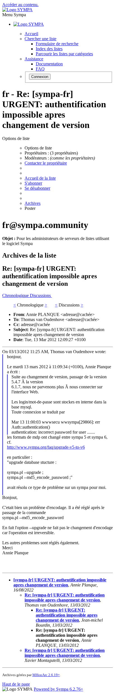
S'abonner (33, 183)
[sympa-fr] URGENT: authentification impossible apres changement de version (59, 582)
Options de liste (38, 148)
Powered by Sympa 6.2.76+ (58, 689)
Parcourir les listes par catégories (64, 53)
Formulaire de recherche (57, 43)
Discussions (41, 295)
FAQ (40, 68)
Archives (32, 203)
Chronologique (16, 295)
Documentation (49, 63)
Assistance (34, 58)
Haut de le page (16, 684)
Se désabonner (37, 188)
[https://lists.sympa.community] (17, 9)
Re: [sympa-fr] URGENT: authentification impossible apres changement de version (65, 597)
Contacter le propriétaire (46, 163)
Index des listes (49, 48)
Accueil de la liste (40, 178)
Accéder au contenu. (20, 4)
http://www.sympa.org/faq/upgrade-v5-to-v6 (46, 447)
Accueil (31, 33)
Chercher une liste (40, 38)
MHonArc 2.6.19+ (46, 675)
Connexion (39, 77)
